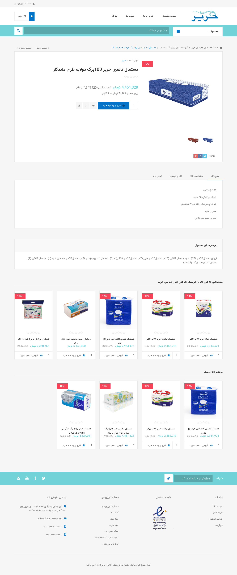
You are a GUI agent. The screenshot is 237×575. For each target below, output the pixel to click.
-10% (147, 64)
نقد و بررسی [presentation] (176, 176)
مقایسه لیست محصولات (106, 538)
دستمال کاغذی (39, 258)
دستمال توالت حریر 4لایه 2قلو (160, 339)
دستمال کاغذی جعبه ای (97, 258)
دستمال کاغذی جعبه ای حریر (65, 258)
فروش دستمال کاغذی (207, 258)
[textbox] (96, 30)
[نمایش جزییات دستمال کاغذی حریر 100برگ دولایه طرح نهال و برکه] (119, 400)
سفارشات (114, 519)
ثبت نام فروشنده (110, 544)
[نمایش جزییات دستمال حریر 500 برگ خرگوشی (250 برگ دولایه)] (76, 400)
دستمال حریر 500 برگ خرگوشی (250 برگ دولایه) (76, 431)
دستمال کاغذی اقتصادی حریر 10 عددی (118, 341)
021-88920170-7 (53, 527)
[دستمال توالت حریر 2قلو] (161, 310)
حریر (124, 61)
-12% (105, 296)
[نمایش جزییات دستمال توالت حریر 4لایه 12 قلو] (34, 310)
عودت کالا (218, 506)
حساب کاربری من (22, 4)
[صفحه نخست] (221, 48)
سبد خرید (113, 525)
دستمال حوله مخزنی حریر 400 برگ (76, 341)
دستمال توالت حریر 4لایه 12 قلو (33, 339)
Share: (211, 156)
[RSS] (18, 478)
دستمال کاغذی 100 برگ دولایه (202, 263)
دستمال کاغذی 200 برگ (125, 258)
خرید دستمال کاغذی (179, 258)
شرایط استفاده (216, 519)
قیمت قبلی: (104, 87)
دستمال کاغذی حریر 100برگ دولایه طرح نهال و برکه (118, 431)
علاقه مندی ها (111, 531)
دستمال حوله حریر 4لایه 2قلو (203, 339)
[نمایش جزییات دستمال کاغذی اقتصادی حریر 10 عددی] (119, 310)
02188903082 (54, 535)
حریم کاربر (218, 513)
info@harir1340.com (50, 519)
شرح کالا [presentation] (215, 176)
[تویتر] (43, 478)
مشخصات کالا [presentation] (196, 176)
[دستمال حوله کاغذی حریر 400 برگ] (76, 310)
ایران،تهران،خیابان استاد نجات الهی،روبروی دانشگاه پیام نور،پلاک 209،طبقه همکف (43, 508)
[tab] (215, 176)
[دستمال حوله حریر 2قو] (203, 310)
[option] (208, 140)
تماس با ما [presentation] (157, 176)
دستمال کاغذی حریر (152, 258)
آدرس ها (114, 513)
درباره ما (219, 525)
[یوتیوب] (27, 478)
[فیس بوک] (35, 478)
